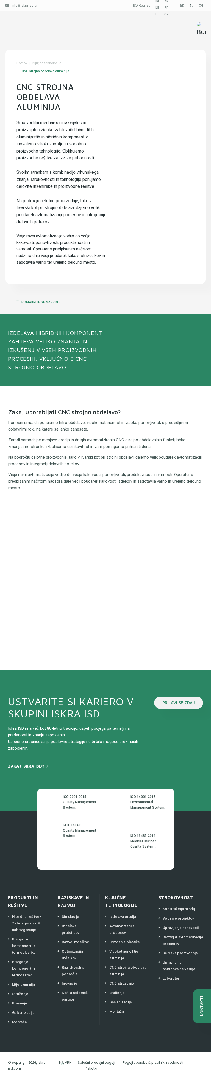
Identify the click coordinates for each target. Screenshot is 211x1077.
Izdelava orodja (122, 917)
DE (182, 6)
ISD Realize (141, 5)
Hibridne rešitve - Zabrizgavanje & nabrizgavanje (27, 923)
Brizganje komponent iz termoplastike (24, 946)
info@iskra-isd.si (24, 5)
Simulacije (70, 917)
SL (191, 6)
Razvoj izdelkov (75, 942)
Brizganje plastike (124, 942)
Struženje (20, 994)
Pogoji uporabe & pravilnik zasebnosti (153, 1062)
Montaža (19, 1022)
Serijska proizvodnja (180, 953)
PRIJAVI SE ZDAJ (178, 702)
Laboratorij (172, 978)
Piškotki (91, 1068)
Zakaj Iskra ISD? (26, 766)
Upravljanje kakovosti (181, 928)
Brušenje (19, 1003)
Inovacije (69, 983)
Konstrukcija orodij (179, 909)
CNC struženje (121, 983)
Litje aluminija (23, 984)
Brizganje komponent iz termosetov (23, 968)
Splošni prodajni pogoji (96, 1062)
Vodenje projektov (178, 918)
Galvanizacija (23, 1013)
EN (201, 6)
